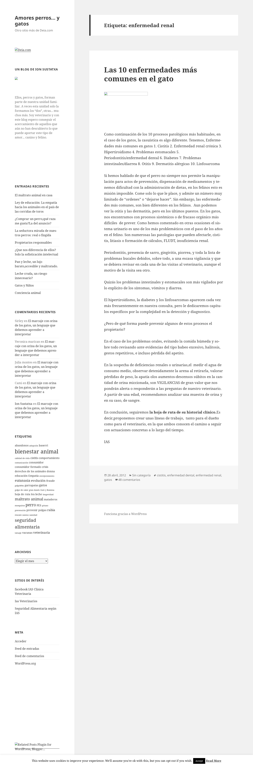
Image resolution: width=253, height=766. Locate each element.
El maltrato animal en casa (33, 195)
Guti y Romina (47, 490)
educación (21, 475)
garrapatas (31, 485)
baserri (43, 445)
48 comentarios (129, 480)
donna (51, 471)
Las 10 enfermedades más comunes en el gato (150, 74)
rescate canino (22, 515)
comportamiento (49, 458)
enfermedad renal (208, 475)
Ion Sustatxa (23, 404)
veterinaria (41, 532)
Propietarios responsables (33, 242)
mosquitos (20, 505)
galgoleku (19, 485)
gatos (43, 485)
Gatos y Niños (24, 285)
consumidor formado (28, 467)
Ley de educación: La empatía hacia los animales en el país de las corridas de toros (37, 207)
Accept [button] (199, 760)
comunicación (21, 462)
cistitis (34, 458)
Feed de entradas (27, 649)
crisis (45, 467)
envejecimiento (46, 476)
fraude (50, 480)
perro (31, 504)
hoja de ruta (22, 494)
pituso (45, 505)
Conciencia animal (28, 293)
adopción (33, 445)
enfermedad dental (180, 475)
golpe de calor (21, 490)
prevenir (32, 510)
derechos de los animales (30, 471)
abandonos (22, 445)
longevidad (48, 494)
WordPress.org (25, 663)
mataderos (50, 499)
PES (39, 505)
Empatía (33, 475)
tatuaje (18, 533)
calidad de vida (22, 458)
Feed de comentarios (29, 656)
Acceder (20, 641)
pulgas (42, 510)
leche (38, 494)
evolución (38, 480)
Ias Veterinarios (26, 601)
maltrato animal (29, 498)
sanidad (33, 515)
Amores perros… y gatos (37, 20)
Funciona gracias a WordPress (125, 514)
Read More (213, 760)
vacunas (27, 532)
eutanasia (22, 480)
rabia (51, 510)
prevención (20, 510)
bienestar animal (36, 451)
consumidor (36, 462)
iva (33, 494)
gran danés (34, 490)
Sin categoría (141, 475)
